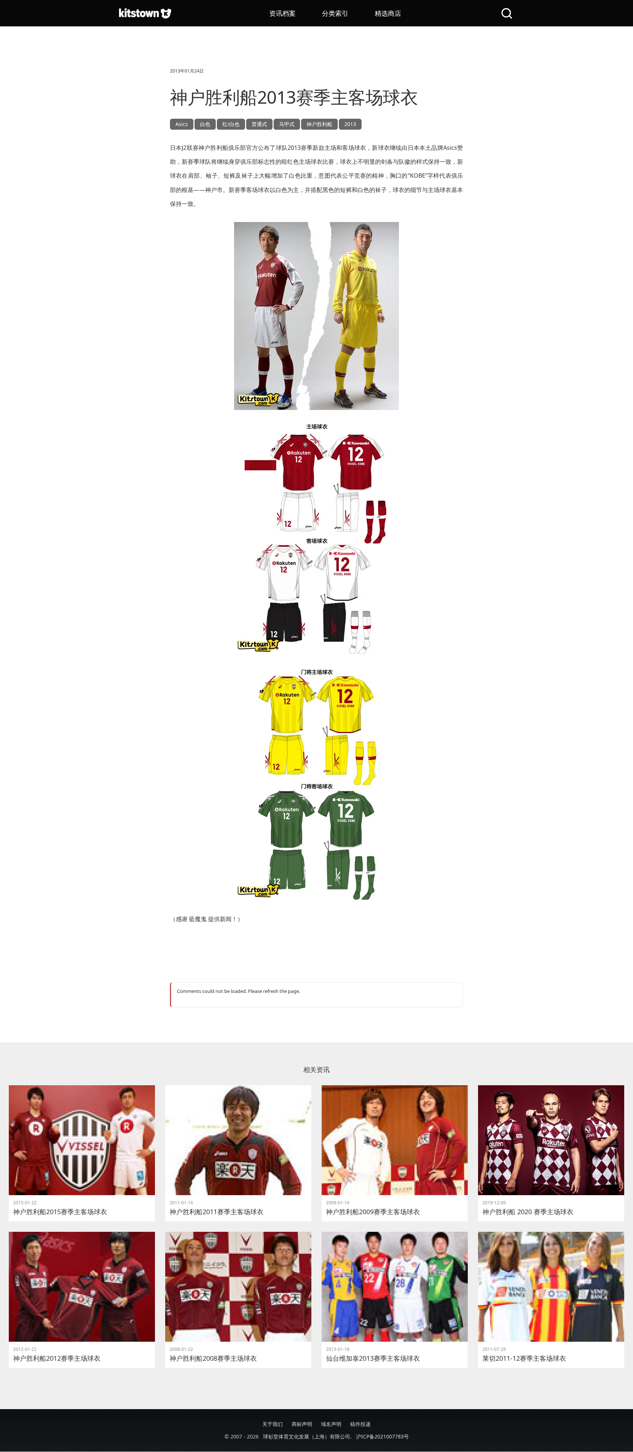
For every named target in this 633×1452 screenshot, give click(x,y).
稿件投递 (360, 1423)
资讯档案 (282, 13)
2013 (350, 124)
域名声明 (331, 1423)
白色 (205, 124)
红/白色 (231, 124)
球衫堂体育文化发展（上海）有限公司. (307, 1436)
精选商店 (388, 13)
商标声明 (302, 1423)
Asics (181, 124)
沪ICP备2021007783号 (382, 1436)
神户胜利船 (319, 124)
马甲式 (287, 124)
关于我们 (272, 1423)
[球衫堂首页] (145, 13)
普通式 (259, 124)
